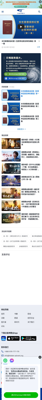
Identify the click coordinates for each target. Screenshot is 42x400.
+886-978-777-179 (11, 351)
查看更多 (20, 129)
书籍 (16, 314)
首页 (2, 314)
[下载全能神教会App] (3, 338)
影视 (29, 314)
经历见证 (31, 318)
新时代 (16, 322)
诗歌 (2, 318)
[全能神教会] (21, 11)
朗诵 (16, 318)
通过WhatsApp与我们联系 (21, 395)
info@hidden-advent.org (13, 356)
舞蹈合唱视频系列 (9, 246)
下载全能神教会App (9, 333)
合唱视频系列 (23, 246)
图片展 (3, 322)
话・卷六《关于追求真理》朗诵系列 (14, 241)
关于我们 (31, 322)
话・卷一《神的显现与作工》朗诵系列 (15, 236)
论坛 (2, 326)
